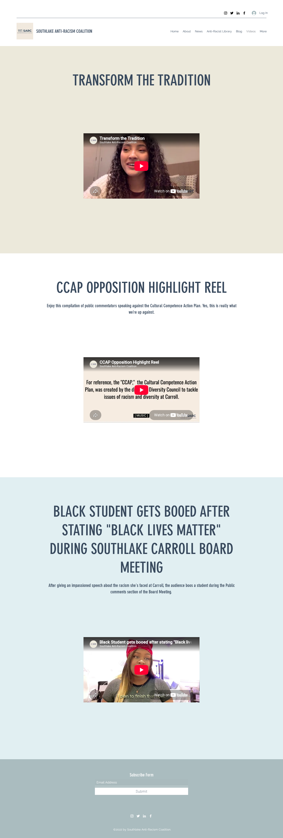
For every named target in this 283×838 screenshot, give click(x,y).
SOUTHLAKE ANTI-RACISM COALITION (64, 31)
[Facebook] (244, 13)
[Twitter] (232, 13)
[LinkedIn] (238, 13)
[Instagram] (226, 13)
